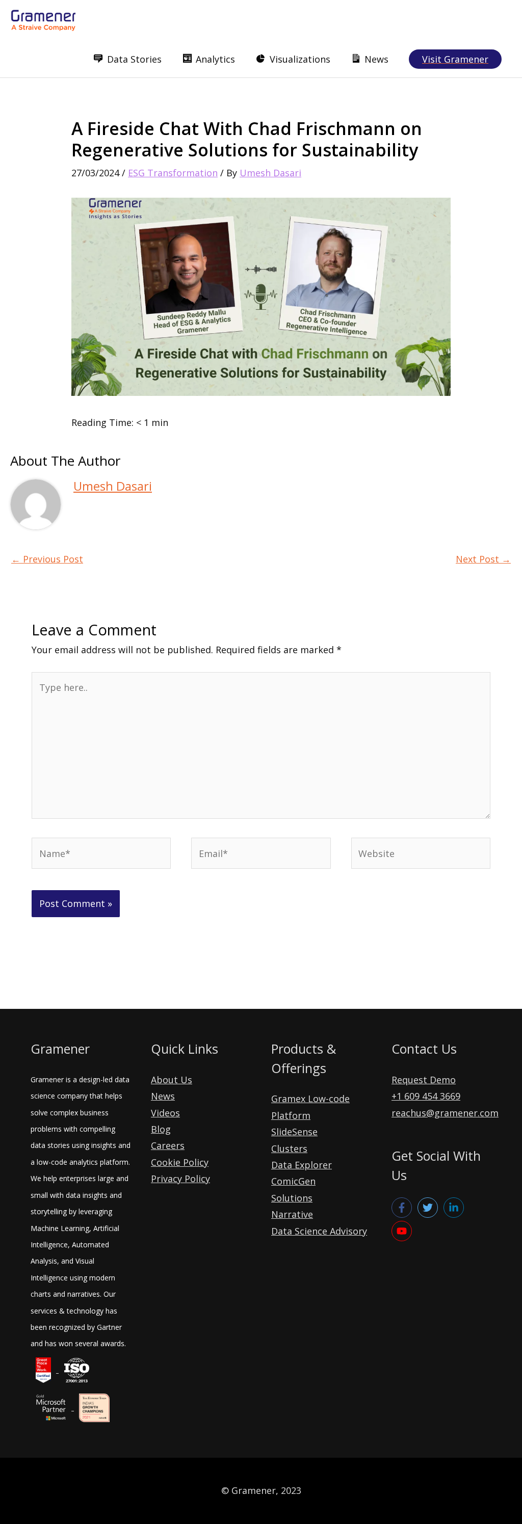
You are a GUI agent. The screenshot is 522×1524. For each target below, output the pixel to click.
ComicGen (293, 1181)
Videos (165, 1113)
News (163, 1096)
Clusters (289, 1148)
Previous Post (47, 559)
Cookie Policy (179, 1162)
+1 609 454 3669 (426, 1096)
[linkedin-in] (455, 1207)
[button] (455, 59)
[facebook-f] (403, 1207)
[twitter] (429, 1207)
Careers (168, 1145)
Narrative (292, 1214)
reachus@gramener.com (445, 1113)
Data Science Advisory (319, 1231)
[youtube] (403, 1231)
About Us (171, 1080)
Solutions (291, 1198)
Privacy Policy (180, 1178)
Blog (161, 1129)
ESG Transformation (173, 173)
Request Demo (424, 1080)
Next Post (483, 559)
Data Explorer (301, 1165)
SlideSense (294, 1132)
